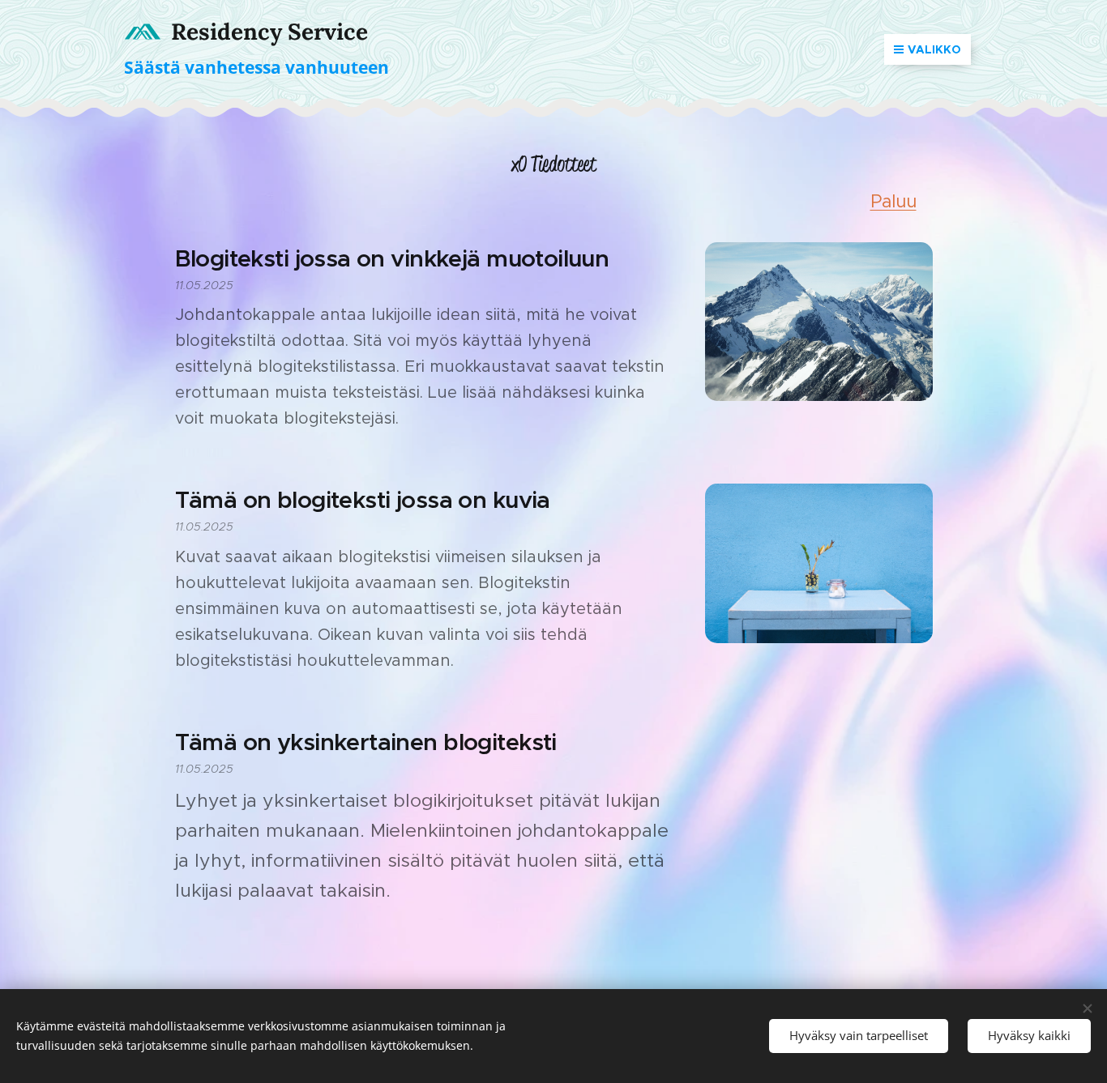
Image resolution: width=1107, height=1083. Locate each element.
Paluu (893, 201)
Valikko (934, 49)
